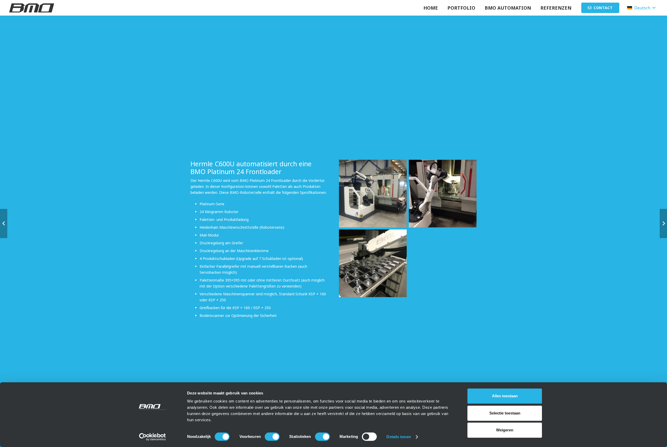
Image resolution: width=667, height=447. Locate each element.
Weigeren (504, 430)
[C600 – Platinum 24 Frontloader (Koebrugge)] (373, 193)
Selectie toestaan (504, 413)
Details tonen (398, 437)
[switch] (272, 436)
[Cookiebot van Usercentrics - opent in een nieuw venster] (152, 437)
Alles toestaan (505, 396)
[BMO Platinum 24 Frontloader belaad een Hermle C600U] (443, 193)
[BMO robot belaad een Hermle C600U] (373, 263)
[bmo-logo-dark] (31, 7)
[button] (535, 8)
